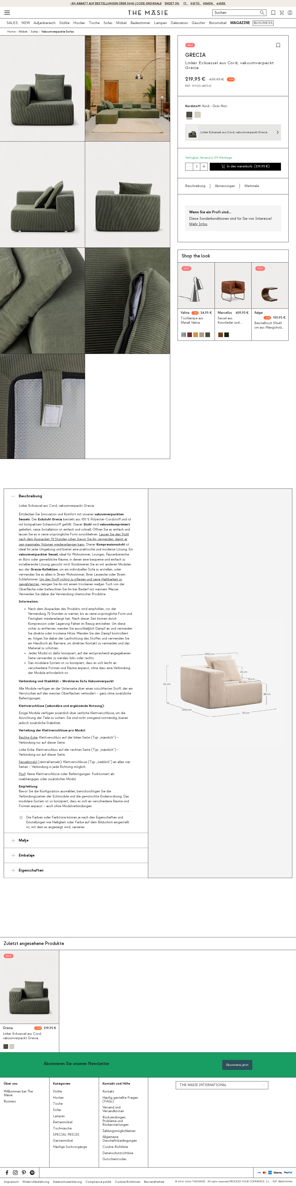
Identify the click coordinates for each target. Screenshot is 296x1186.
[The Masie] (148, 12)
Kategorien (61, 1083)
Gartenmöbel (63, 1141)
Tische (94, 23)
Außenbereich (45, 23)
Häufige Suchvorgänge (70, 1147)
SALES (12, 23)
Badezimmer (140, 23)
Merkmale (251, 186)
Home (11, 31)
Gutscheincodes (114, 1159)
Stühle (64, 23)
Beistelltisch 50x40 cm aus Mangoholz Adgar (268, 327)
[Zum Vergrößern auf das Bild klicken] (220, 683)
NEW (26, 23)
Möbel (121, 23)
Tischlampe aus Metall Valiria (192, 320)
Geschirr (198, 23)
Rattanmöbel (62, 1122)
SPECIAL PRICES (66, 1135)
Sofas (107, 23)
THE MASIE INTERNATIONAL (203, 1085)
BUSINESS (263, 23)
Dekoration (179, 23)
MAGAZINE (240, 23)
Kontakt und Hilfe (116, 1083)
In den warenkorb (248, 166)
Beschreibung (195, 186)
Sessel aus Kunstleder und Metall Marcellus (230, 322)
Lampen (160, 23)
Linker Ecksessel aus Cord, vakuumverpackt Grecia (22, 1036)
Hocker (79, 23)
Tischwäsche (62, 1128)
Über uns (10, 1083)
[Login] (290, 12)
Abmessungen (225, 186)
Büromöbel (218, 23)
